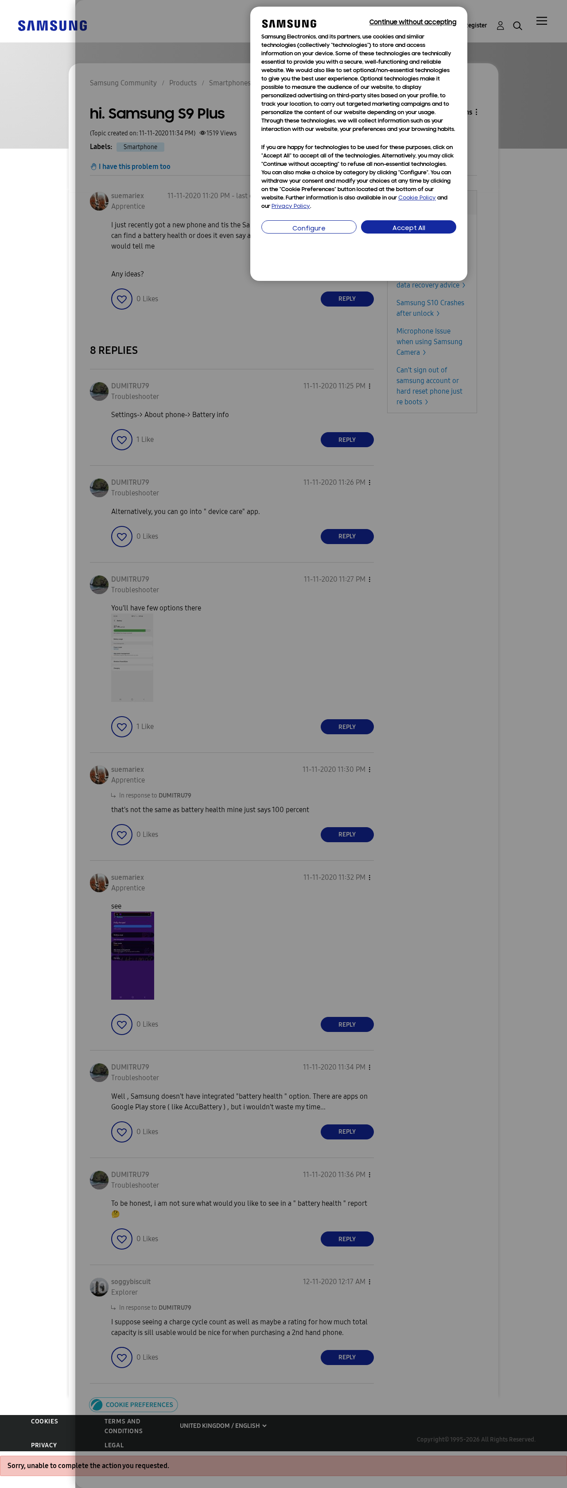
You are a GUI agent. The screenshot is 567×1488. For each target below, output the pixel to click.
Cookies (44, 1421)
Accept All (408, 228)
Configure (309, 229)
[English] (52, 25)
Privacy (44, 1445)
